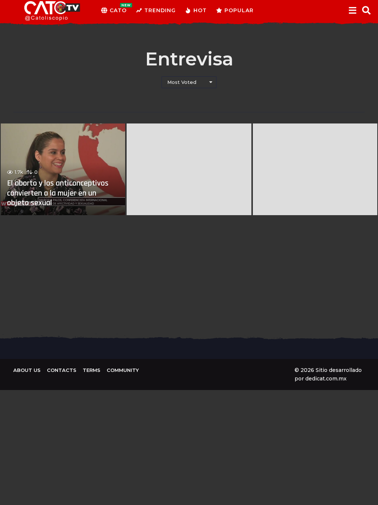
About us (27, 370)
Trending (160, 10)
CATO (118, 8)
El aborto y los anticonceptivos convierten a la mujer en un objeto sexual (58, 193)
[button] (352, 10)
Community (123, 370)
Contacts (61, 370)
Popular (239, 10)
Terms (91, 370)
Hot (200, 10)
